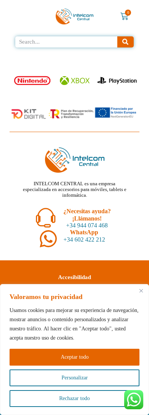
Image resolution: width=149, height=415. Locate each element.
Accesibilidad (74, 277)
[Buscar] (125, 41)
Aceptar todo (75, 357)
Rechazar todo (74, 398)
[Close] (141, 290)
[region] (74, 349)
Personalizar (75, 378)
